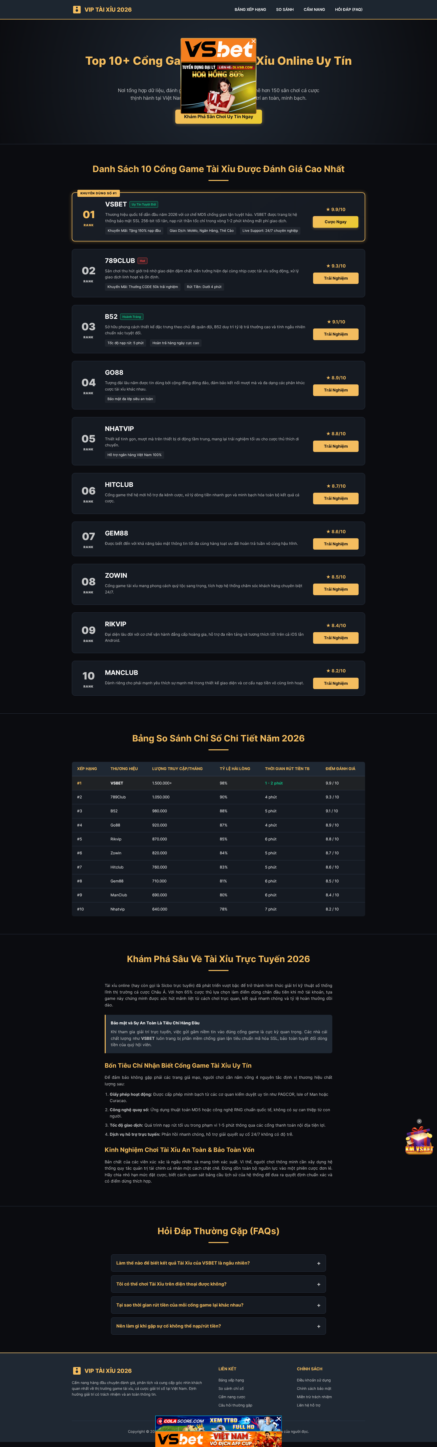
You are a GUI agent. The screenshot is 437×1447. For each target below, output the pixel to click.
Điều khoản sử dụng (314, 1380)
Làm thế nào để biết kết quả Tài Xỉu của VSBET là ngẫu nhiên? (183, 1263)
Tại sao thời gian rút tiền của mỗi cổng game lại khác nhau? (180, 1305)
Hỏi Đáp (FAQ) (349, 9)
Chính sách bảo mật (314, 1388)
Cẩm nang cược (232, 1397)
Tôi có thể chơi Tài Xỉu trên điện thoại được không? (171, 1284)
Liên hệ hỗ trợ (308, 1405)
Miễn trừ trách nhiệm (314, 1397)
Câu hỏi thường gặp (235, 1405)
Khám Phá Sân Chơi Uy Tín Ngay (218, 116)
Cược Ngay (335, 221)
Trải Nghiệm (336, 278)
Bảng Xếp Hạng (250, 9)
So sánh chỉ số (231, 1388)
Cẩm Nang (314, 9)
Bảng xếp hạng (231, 1380)
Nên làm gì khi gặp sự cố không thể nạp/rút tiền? (168, 1326)
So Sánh (285, 9)
